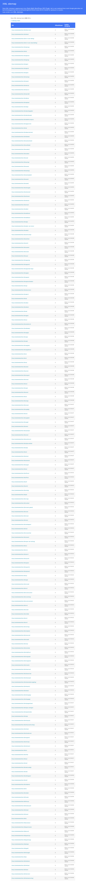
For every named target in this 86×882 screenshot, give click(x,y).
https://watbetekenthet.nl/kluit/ (19, 452)
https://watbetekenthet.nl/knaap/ (20, 337)
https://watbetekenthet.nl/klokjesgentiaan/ (22, 703)
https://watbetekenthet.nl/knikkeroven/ (21, 30)
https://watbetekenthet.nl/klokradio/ (21, 665)
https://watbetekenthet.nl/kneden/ (20, 230)
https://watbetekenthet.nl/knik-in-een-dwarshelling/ (24, 42)
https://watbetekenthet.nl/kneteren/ (20, 200)
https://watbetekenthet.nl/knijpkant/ (20, 55)
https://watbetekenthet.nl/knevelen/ (20, 153)
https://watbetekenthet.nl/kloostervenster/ (22, 601)
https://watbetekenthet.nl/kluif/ (19, 481)
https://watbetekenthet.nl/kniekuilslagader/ (22, 111)
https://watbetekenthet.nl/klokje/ (20, 716)
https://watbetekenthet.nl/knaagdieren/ (21, 349)
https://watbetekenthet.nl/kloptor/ (20, 554)
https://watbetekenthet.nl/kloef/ (19, 780)
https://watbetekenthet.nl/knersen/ (20, 204)
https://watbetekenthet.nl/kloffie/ (20, 754)
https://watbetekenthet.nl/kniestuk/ (20, 85)
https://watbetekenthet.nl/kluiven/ (20, 435)
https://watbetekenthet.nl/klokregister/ (21, 660)
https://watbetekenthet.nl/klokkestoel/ (21, 669)
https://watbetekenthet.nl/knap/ (19, 285)
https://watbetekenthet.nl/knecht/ (20, 243)
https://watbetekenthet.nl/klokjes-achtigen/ (22, 707)
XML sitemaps (18, 12)
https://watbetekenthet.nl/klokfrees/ (21, 741)
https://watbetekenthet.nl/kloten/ (20, 520)
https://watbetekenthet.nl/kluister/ (20, 456)
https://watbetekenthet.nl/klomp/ (20, 643)
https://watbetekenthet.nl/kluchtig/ (20, 490)
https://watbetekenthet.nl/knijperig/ (20, 60)
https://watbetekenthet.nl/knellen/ (20, 209)
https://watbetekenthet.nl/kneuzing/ (20, 162)
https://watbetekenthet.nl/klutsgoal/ (20, 375)
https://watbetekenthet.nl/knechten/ (20, 239)
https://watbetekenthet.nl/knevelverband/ (22, 140)
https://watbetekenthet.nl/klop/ (19, 575)
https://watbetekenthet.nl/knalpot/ (20, 294)
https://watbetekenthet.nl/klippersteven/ (22, 827)
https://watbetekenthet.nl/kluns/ (19, 413)
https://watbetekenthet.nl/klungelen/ (21, 418)
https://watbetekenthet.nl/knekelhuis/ (21, 213)
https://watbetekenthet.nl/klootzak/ (20, 584)
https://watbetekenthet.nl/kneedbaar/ (21, 217)
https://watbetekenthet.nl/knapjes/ (20, 273)
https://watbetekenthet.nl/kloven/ (20, 511)
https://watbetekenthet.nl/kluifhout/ (20, 473)
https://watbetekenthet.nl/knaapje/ (20, 332)
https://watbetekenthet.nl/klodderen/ (21, 784)
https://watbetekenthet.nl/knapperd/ (21, 264)
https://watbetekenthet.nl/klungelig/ (20, 409)
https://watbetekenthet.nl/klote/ (19, 528)
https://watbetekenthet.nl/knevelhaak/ (21, 145)
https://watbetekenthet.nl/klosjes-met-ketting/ (23, 541)
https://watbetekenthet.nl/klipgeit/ (20, 848)
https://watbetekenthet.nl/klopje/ (20, 579)
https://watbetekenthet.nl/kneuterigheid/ (22, 175)
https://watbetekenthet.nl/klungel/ (20, 422)
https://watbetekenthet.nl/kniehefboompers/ (23, 119)
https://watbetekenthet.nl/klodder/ (20, 793)
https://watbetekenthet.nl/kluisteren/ (21, 460)
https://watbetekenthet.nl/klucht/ (20, 486)
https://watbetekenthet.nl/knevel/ (20, 158)
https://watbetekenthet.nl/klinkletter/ (21, 861)
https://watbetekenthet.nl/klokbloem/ (21, 746)
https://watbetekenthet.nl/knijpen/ (20, 72)
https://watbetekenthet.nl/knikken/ (20, 34)
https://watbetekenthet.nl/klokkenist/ (21, 686)
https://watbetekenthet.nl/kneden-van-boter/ (23, 226)
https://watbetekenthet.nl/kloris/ (20, 550)
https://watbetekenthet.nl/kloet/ (19, 763)
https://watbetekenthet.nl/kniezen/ (20, 81)
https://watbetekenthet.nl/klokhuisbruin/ (21, 733)
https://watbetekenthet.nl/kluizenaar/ (21, 430)
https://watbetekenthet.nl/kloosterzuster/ (22, 592)
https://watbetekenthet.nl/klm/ (19, 788)
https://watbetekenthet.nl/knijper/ (20, 64)
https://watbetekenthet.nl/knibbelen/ (21, 136)
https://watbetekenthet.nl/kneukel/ (20, 183)
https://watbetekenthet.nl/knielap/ (20, 106)
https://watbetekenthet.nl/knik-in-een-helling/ (23, 38)
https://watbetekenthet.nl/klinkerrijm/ (21, 874)
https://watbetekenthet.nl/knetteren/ (21, 196)
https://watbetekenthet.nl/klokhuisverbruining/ (23, 724)
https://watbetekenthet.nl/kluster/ (20, 392)
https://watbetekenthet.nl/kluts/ (19, 383)
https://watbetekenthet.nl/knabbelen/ (21, 328)
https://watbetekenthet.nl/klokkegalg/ (21, 699)
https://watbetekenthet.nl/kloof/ (19, 622)
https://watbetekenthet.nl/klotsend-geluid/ (22, 507)
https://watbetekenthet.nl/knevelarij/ (21, 149)
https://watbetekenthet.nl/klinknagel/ (21, 852)
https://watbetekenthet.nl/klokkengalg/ (21, 695)
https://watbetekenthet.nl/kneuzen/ (20, 166)
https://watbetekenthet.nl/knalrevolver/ (21, 290)
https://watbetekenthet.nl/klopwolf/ (20, 558)
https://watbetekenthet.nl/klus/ (19, 396)
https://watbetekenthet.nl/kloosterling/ (21, 597)
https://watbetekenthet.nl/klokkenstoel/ (21, 673)
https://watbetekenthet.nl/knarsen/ (20, 251)
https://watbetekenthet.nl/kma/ (19, 362)
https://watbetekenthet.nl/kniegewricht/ (21, 123)
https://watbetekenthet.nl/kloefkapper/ (21, 776)
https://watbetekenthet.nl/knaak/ (20, 341)
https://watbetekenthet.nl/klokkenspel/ (21, 678)
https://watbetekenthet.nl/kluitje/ (20, 447)
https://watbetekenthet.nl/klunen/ (20, 426)
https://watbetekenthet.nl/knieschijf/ (21, 94)
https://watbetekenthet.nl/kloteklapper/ (21, 524)
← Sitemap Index (15, 20)
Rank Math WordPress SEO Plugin (38, 8)
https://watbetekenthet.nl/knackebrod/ (21, 324)
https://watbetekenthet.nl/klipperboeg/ (21, 839)
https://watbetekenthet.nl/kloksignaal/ (21, 656)
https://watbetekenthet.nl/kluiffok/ (20, 477)
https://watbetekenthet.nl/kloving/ (20, 498)
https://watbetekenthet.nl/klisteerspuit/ (21, 805)
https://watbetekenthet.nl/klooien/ (20, 609)
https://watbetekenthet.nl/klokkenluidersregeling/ (24, 682)
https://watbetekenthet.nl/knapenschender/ (22, 281)
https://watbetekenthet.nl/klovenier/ (20, 503)
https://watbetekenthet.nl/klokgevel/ (21, 737)
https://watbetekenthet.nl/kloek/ (20, 771)
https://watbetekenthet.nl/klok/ (19, 750)
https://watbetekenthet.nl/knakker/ (20, 307)
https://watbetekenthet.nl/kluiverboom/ (21, 439)
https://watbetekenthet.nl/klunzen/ (20, 405)
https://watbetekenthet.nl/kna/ (19, 354)
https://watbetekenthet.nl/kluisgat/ (20, 464)
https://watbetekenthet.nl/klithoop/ (20, 801)
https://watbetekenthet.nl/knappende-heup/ (22, 268)
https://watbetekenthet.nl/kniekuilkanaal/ (22, 115)
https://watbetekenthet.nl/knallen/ (20, 302)
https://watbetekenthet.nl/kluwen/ (20, 366)
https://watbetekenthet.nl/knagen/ (20, 315)
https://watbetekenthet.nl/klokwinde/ (21, 648)
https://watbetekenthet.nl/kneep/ (20, 221)
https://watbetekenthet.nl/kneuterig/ (21, 170)
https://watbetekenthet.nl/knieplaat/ (20, 102)
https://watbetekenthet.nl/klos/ (19, 545)
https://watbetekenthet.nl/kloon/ (20, 605)
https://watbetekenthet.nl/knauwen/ (20, 247)
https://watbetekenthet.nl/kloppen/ (20, 562)
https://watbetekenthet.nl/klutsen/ (20, 379)
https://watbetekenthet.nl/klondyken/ (21, 631)
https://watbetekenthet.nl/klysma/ (20, 371)
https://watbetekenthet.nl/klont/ (19, 618)
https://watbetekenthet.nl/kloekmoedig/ (21, 767)
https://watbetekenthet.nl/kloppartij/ (21, 567)
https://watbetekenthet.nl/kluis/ (19, 469)
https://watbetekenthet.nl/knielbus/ (20, 98)
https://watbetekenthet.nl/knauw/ (20, 256)
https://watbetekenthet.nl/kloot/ (19, 588)
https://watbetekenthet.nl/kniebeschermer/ (22, 132)
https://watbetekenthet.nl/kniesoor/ (20, 89)
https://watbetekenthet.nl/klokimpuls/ (21, 720)
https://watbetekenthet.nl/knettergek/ (21, 187)
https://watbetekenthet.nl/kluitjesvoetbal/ (22, 443)
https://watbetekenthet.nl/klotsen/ (20, 516)
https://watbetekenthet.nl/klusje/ (20, 388)
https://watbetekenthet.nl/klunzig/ (20, 400)
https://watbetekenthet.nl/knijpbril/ (20, 68)
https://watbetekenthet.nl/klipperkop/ (21, 835)
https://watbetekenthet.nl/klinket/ (20, 869)
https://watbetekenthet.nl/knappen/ (20, 277)
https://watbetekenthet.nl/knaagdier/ (21, 345)
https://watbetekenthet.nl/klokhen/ (20, 729)
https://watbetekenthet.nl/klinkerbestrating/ (22, 878)
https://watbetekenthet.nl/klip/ (19, 857)
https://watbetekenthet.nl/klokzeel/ (20, 639)
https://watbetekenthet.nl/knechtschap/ (21, 234)
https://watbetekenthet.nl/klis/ (19, 818)
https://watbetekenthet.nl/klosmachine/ (21, 533)
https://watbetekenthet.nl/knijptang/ (20, 47)
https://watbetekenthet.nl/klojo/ (19, 758)
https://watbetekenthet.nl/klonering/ (20, 626)
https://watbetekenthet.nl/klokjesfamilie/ (22, 712)
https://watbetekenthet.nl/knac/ (19, 319)
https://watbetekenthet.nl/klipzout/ (20, 831)
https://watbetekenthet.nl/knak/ (19, 311)
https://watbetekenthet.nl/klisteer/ (20, 810)
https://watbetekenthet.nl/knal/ (19, 298)
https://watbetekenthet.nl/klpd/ (19, 494)
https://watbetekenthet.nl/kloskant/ (20, 537)
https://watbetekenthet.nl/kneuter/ (20, 179)
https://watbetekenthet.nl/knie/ (19, 128)
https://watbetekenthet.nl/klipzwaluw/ (21, 822)
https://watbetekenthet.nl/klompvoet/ (21, 635)
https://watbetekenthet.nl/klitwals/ (20, 797)
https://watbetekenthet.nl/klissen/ (20, 814)
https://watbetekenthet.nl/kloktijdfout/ (21, 652)
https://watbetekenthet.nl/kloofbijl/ (20, 614)
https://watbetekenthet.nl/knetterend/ (21, 192)
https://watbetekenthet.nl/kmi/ (19, 358)
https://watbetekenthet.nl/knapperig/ (21, 260)
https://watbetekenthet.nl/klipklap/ (20, 844)
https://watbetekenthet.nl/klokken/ (20, 690)
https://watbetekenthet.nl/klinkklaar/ (21, 865)
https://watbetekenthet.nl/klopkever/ (21, 571)
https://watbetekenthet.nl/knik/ (19, 51)
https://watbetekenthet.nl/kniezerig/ (20, 77)
